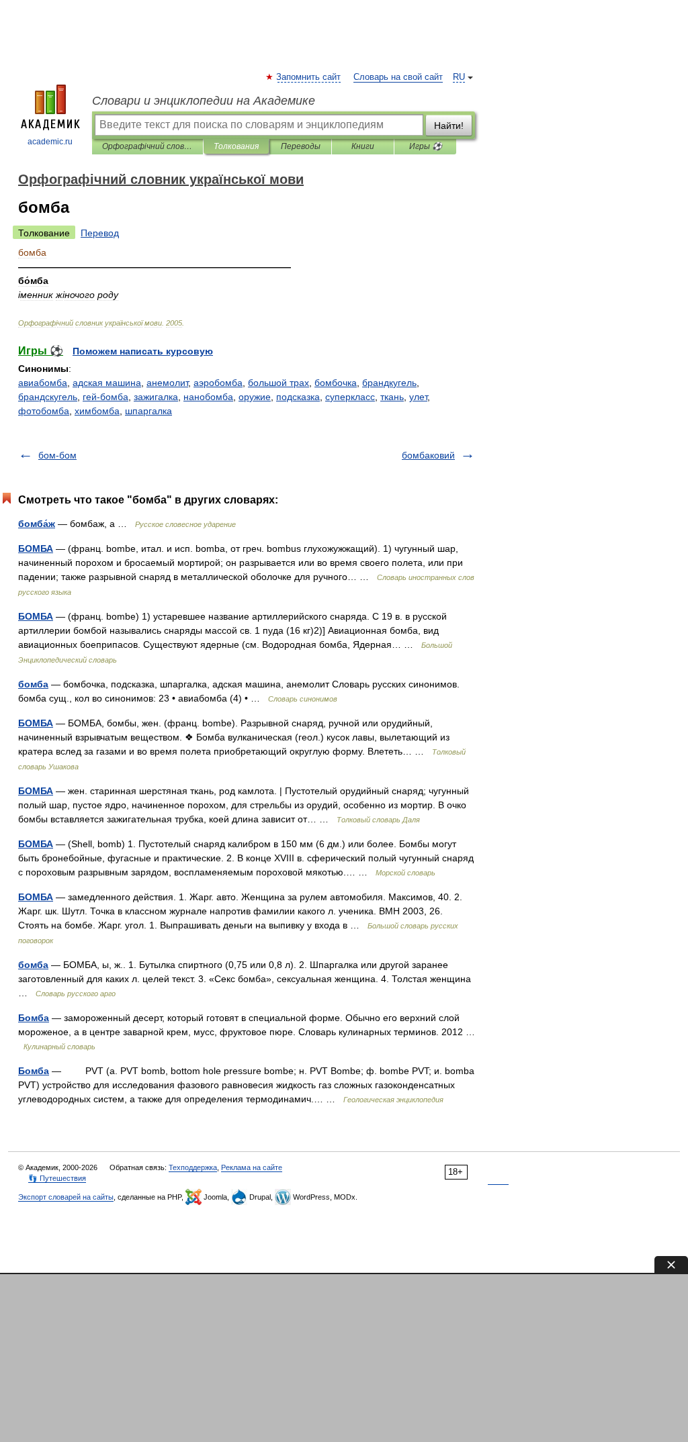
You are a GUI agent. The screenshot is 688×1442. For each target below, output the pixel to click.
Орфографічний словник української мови (147, 146)
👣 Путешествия (57, 1178)
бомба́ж (36, 523)
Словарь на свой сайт (398, 77)
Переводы (300, 146)
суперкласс (350, 396)
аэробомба (218, 382)
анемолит (167, 382)
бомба (33, 684)
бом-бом (57, 455)
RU (459, 77)
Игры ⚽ (425, 146)
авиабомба (42, 382)
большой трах (278, 382)
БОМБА (35, 548)
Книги (362, 146)
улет (418, 396)
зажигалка (156, 396)
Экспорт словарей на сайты (66, 1197)
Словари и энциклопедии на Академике (203, 100)
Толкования (236, 146)
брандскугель (47, 396)
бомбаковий (428, 455)
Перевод (100, 233)
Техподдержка (193, 1167)
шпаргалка (148, 410)
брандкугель (389, 382)
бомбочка (335, 382)
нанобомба (208, 396)
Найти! (449, 125)
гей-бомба (105, 396)
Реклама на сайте (251, 1167)
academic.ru (50, 141)
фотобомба (43, 410)
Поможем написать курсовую (143, 351)
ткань (392, 396)
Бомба (33, 1017)
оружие (255, 396)
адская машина (107, 382)
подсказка (298, 396)
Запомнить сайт (309, 77)
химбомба (97, 410)
